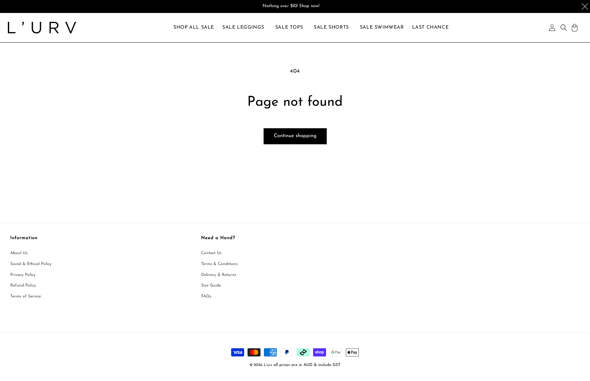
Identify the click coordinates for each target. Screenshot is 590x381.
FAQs (206, 296)
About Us (19, 253)
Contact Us (211, 253)
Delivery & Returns (218, 275)
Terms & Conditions (219, 264)
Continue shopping (295, 135)
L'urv (268, 365)
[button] (243, 27)
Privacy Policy (23, 275)
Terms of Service (25, 296)
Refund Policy (23, 285)
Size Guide (211, 285)
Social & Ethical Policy (31, 264)
